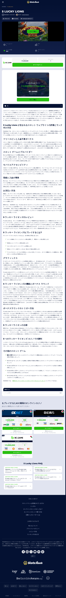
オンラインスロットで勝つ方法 (33, 512)
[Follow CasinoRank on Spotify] (38, 551)
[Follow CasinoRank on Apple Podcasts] (42, 551)
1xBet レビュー (17, 431)
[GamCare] (34, 571)
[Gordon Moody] (48, 571)
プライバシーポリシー (32, 528)
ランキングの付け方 (32, 534)
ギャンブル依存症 (35, 595)
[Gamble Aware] (29, 578)
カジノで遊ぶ (33, 31)
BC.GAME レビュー (17, 455)
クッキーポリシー (16, 595)
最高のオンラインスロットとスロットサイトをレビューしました (28, 380)
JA (31, 556)
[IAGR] (14, 571)
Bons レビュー (49, 431)
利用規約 (7, 595)
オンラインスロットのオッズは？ (32, 509)
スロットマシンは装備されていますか (33, 503)
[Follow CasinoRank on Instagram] (26, 551)
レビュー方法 (33, 531)
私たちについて (32, 526)
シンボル (32, 506)
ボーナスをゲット (37, 64)
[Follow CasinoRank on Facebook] (23, 551)
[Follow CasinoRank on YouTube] (34, 551)
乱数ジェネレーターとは (33, 515)
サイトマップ (57, 595)
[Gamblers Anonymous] (23, 571)
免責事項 (26, 595)
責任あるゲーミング (47, 595)
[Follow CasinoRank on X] (30, 551)
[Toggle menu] (3, 2)
